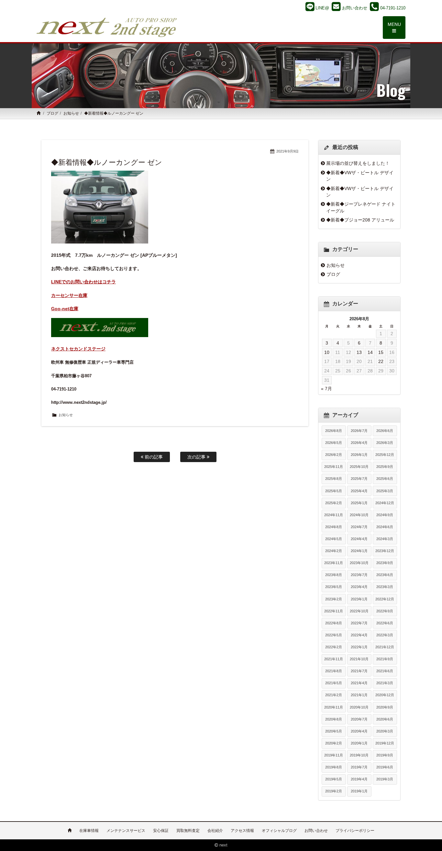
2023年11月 (333, 563)
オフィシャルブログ (279, 830)
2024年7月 (359, 527)
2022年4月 (359, 635)
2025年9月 (384, 467)
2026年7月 (359, 431)
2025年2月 (333, 503)
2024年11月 (333, 515)
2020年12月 (384, 695)
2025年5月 (333, 491)
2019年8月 (333, 767)
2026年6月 (384, 431)
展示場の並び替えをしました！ (358, 163)
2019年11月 (333, 755)
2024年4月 (359, 539)
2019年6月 (384, 767)
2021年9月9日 (287, 151)
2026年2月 (333, 455)
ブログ (52, 113)
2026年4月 (359, 443)
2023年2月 (333, 599)
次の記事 (197, 457)
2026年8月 (333, 431)
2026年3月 (384, 443)
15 (380, 352)
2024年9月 (384, 515)
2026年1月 (359, 455)
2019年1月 (359, 791)
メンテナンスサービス (125, 830)
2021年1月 (359, 695)
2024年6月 (384, 527)
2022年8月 (333, 623)
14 (370, 352)
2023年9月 (384, 563)
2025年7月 (359, 479)
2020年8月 (333, 719)
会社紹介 (215, 830)
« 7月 (326, 388)
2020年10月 (359, 707)
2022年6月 (384, 623)
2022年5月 (333, 635)
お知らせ (71, 113)
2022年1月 (359, 647)
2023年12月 (384, 551)
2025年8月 (333, 479)
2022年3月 (384, 635)
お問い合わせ (316, 830)
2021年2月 (333, 695)
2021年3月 (384, 683)
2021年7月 (359, 671)
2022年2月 (333, 647)
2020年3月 (384, 731)
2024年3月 (384, 539)
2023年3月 (384, 587)
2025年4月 (359, 491)
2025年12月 (384, 455)
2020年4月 (359, 731)
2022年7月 (359, 623)
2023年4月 (359, 587)
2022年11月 (333, 611)
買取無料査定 (188, 830)
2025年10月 (359, 467)
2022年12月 (384, 599)
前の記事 (153, 457)
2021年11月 (333, 659)
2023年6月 (384, 575)
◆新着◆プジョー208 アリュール (360, 219)
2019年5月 (333, 779)
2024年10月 (359, 515)
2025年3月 (384, 491)
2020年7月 (359, 719)
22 (380, 361)
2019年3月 (384, 779)
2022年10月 (359, 611)
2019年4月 (359, 779)
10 (326, 352)
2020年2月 (333, 743)
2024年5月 (333, 539)
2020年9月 (384, 707)
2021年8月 (333, 671)
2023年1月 (359, 599)
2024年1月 (359, 551)
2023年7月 (359, 575)
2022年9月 (384, 611)
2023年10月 (359, 563)
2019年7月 (359, 767)
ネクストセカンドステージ (78, 348)
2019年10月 (359, 755)
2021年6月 (384, 671)
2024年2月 (333, 551)
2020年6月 (384, 719)
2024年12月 (384, 503)
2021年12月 (384, 647)
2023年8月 (333, 575)
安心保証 (161, 830)
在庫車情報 (89, 830)
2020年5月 (333, 731)
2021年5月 (333, 683)
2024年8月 (333, 527)
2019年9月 (384, 755)
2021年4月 (359, 683)
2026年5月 (333, 443)
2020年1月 (359, 743)
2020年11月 (333, 707)
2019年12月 (384, 743)
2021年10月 (359, 659)
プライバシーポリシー (355, 830)
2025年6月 (384, 479)
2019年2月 (333, 791)
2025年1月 (359, 503)
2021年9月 (384, 659)
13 (359, 352)
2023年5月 (333, 587)
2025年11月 (333, 467)
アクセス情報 (242, 830)
